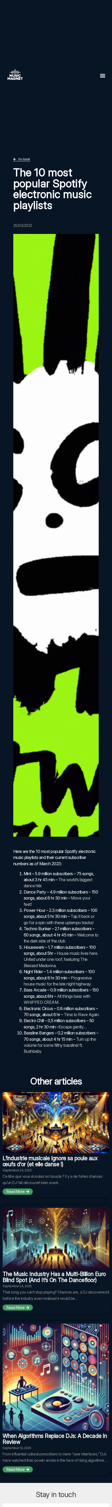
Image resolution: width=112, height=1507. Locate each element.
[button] (102, 75)
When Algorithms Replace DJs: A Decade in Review (55, 1439)
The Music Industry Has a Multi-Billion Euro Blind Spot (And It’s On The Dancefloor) (54, 1277)
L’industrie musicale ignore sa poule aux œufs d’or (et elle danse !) (50, 1161)
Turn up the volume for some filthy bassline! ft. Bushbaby (60, 1045)
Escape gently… (73, 1026)
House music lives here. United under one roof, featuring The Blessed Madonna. (61, 959)
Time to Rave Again (81, 1014)
